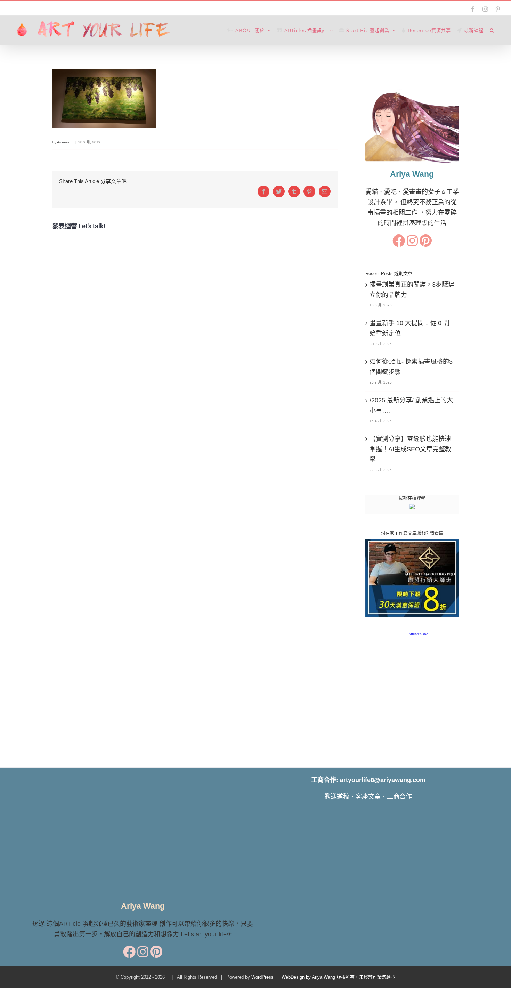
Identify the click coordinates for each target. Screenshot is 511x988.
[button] (492, 30)
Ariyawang (65, 142)
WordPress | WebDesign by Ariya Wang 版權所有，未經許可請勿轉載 (323, 977)
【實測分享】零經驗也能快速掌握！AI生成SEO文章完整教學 (410, 449)
